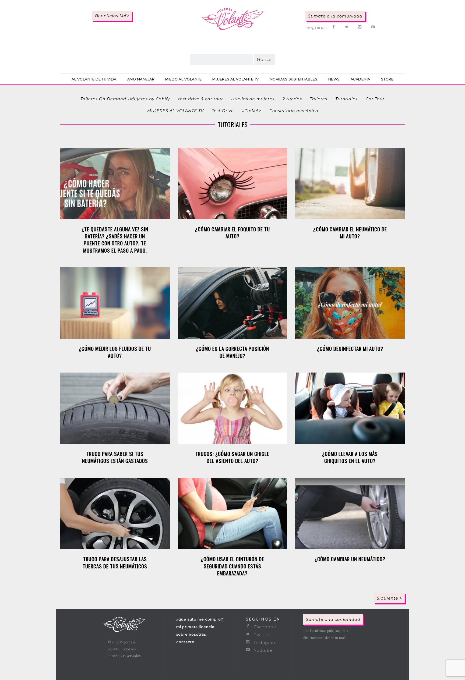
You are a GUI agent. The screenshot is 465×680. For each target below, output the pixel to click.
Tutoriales (346, 99)
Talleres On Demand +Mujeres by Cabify (125, 99)
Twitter (261, 634)
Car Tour (375, 99)
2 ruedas (292, 99)
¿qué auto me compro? (199, 619)
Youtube (263, 650)
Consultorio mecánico (293, 110)
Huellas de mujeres (252, 99)
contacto (185, 642)
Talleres (318, 99)
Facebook (264, 627)
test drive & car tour (200, 99)
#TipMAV (251, 110)
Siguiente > (389, 598)
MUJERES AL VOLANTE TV (175, 110)
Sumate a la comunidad (335, 16)
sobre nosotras (191, 634)
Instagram (265, 642)
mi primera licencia (195, 627)
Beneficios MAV (112, 15)
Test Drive (223, 110)
